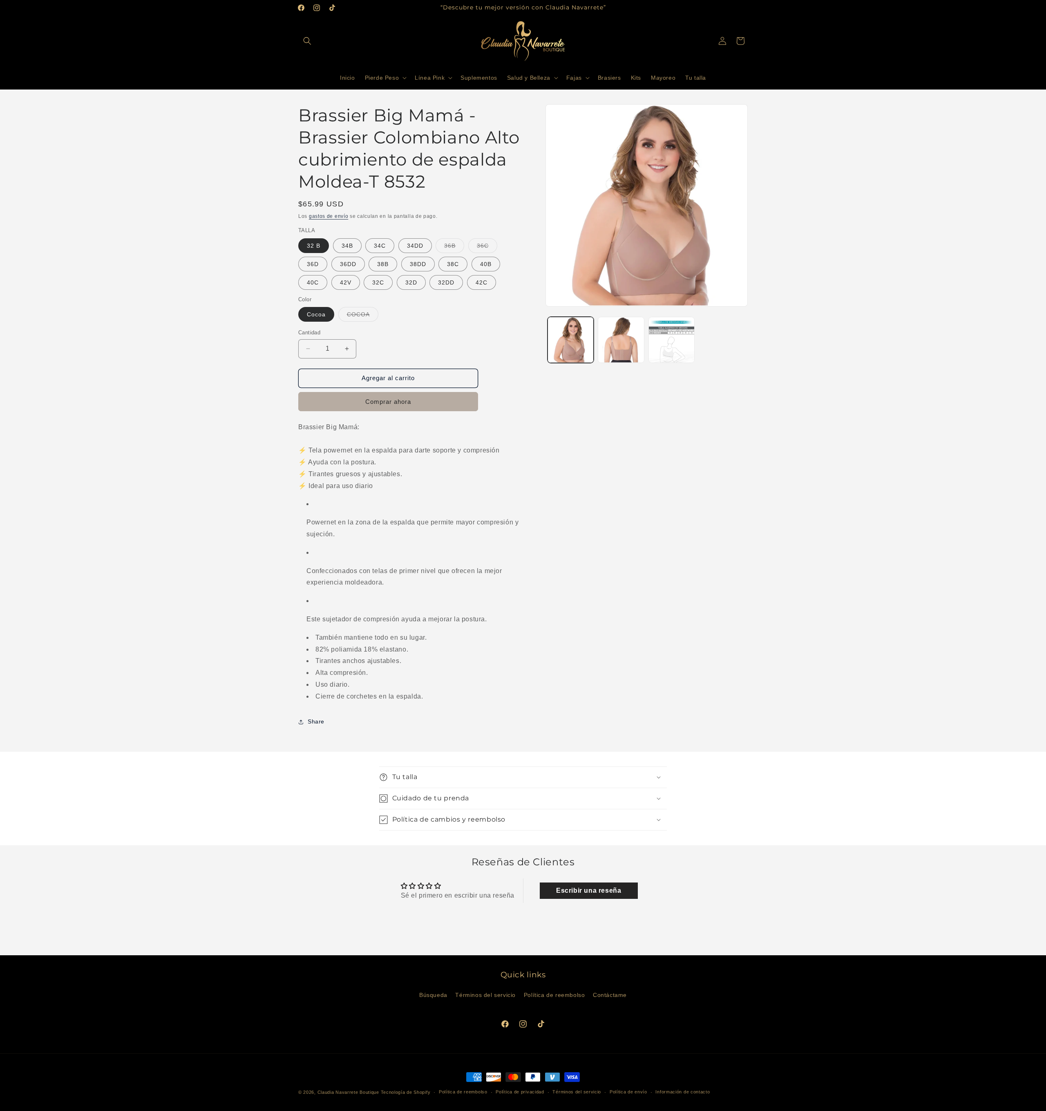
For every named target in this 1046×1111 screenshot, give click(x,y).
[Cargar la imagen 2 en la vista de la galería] (621, 340)
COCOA (362, 316)
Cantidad (309, 332)
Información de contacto (682, 1091)
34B (347, 245)
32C (378, 282)
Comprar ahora (388, 401)
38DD (418, 264)
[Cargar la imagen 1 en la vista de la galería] (571, 340)
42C (481, 282)
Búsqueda (433, 995)
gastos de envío (329, 216)
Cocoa (316, 314)
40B (486, 264)
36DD (348, 264)
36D (313, 264)
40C (313, 282)
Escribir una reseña (588, 890)
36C (487, 247)
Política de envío (628, 1091)
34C (380, 245)
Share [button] (316, 721)
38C (453, 264)
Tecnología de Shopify (406, 1092)
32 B (313, 245)
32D (411, 282)
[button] (307, 41)
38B (383, 264)
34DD (415, 245)
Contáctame (610, 995)
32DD (446, 282)
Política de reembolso (554, 995)
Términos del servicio (485, 995)
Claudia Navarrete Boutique (348, 1092)
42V (345, 282)
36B (454, 247)
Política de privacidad (520, 1091)
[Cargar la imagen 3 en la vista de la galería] (671, 340)
